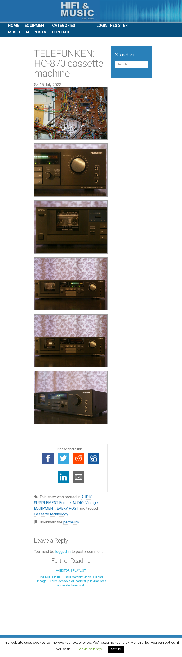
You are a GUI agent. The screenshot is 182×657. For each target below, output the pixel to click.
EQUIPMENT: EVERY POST (56, 508)
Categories (63, 25)
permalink (71, 522)
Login (101, 25)
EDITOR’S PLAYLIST (72, 570)
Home (13, 25)
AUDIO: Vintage (85, 502)
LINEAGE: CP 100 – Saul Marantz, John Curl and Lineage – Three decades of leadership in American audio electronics (71, 581)
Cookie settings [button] (89, 649)
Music (14, 32)
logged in (63, 551)
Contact (61, 32)
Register (119, 25)
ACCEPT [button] (116, 649)
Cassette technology (51, 514)
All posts (36, 32)
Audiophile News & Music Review (91, 11)
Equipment (35, 25)
